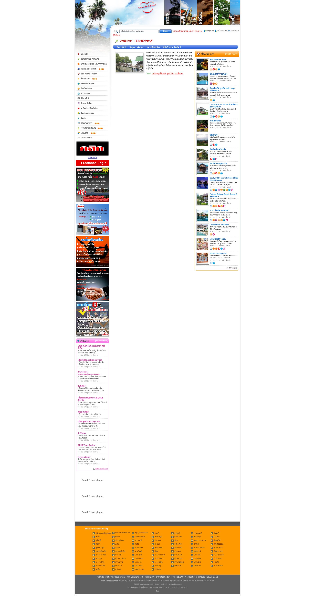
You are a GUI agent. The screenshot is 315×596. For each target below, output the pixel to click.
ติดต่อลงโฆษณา (87, 113)
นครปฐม (197, 537)
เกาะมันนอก (219, 555)
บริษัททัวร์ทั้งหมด (101, 469)
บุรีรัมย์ (98, 540)
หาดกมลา (139, 548)
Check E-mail (86, 137)
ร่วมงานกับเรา (87, 123)
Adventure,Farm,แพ (103, 533)
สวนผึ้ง (196, 544)
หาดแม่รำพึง (120, 551)
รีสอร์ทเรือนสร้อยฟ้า (218, 149)
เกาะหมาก (218, 558)
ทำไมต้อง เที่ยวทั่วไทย (89, 108)
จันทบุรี (216, 533)
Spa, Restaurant (141, 533)
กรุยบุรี (177, 533)
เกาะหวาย (119, 562)
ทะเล (154, 73)
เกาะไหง (197, 562)
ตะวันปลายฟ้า (215, 121)
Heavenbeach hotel (218, 60)
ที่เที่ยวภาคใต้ (238, 16)
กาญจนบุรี (198, 533)
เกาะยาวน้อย (120, 558)
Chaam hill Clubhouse (219, 225)
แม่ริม (98, 569)
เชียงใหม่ (197, 566)
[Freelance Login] (92, 166)
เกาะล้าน (178, 558)
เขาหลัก (118, 566)
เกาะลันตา (159, 558)
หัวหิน (117, 548)
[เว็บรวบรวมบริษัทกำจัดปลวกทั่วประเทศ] (92, 155)
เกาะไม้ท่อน (179, 562)
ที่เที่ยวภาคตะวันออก (222, 16)
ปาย (176, 540)
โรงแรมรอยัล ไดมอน (218, 239)
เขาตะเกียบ (100, 566)
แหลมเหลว (126, 40)
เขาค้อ (216, 562)
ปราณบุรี (138, 540)
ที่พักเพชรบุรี (207, 54)
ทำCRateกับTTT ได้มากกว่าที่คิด (94, 64)
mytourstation (84, 457)
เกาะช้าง (138, 555)
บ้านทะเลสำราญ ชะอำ (218, 74)
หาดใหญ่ (138, 551)
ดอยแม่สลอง (140, 537)
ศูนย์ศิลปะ (161, 73)
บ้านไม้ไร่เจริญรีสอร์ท (218, 164)
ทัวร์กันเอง (82, 433)
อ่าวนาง (177, 551)
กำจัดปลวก (92, 158)
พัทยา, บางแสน (200, 540)
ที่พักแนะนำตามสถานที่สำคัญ (96, 529)
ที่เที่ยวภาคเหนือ (172, 16)
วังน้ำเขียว (178, 544)
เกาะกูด (118, 555)
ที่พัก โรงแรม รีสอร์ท (171, 47)
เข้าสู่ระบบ (210, 31)
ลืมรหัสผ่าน (235, 31)
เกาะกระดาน (101, 555)
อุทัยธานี (197, 551)
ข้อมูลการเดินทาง (136, 47)
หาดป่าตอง (218, 548)
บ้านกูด (217, 537)
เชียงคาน (177, 566)
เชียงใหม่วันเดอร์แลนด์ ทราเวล (90, 360)
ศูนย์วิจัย (170, 73)
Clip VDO (85, 98)
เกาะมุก (99, 558)
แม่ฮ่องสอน (139, 569)
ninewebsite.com (175, 584)
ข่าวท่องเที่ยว (86, 93)
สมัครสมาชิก (222, 31)
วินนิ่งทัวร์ (81, 386)
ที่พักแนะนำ (85, 79)
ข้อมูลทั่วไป (121, 47)
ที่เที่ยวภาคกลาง (189, 16)
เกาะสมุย (197, 558)
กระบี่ (157, 533)
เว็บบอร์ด (85, 133)
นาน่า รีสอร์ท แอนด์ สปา (219, 210)
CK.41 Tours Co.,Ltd (86, 445)
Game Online (86, 103)
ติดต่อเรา (84, 118)
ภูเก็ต (117, 544)
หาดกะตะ (158, 548)
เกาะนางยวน (160, 555)
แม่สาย (118, 569)
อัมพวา (157, 551)
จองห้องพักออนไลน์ (89, 69)
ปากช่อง (158, 540)
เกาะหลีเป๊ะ (100, 562)
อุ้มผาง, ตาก (218, 551)
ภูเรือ (137, 544)
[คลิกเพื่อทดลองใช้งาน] (92, 336)
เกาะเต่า (138, 562)
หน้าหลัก (84, 54)
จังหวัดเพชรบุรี (144, 40)
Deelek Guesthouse (218, 253)
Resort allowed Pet (122, 533)
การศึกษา (179, 73)
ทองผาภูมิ (158, 537)
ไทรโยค (158, 569)
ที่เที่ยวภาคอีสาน (205, 16)
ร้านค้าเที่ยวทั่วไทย (88, 128)
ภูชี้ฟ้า (98, 544)
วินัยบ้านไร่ (214, 135)
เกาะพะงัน (178, 555)
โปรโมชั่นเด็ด (86, 89)
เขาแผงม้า (139, 566)
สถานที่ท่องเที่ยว (153, 47)
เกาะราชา (139, 558)
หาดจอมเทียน (199, 548)
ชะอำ (98, 537)
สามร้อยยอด (218, 544)
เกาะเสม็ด (159, 562)
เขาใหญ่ (158, 566)
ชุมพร (117, 537)
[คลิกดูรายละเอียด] (92, 202)
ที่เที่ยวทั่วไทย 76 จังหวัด (90, 59)
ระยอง (157, 544)
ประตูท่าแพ (119, 540)
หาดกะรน (178, 548)
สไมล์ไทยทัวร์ (83, 412)
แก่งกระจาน (218, 566)
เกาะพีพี (197, 555)
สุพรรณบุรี (100, 548)
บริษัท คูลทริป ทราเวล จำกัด (89, 421)
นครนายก (178, 537)
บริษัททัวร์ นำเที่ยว (88, 84)
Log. (157, 584)
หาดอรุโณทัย (101, 551)
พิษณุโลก (217, 540)
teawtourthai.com (146, 584)
